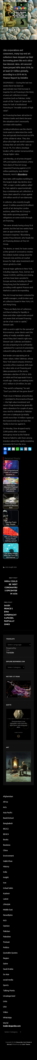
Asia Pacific (7, 813)
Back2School (8, 818)
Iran (4, 883)
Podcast (6, 942)
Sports (6, 985)
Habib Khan (7, 861)
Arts (6, 567)
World (5, 1023)
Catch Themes (26, 1044)
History (6, 866)
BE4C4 (6, 834)
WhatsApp (7, 1017)
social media (8, 980)
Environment (8, 856)
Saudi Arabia (8, 969)
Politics (6, 947)
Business (6, 845)
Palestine (7, 937)
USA (15, 567)
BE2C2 (6, 829)
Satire (5, 964)
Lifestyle (6, 904)
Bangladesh (8, 823)
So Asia (6, 974)
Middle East (8, 910)
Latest (5, 899)
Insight (11, 567)
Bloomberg (22, 174)
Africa (5, 802)
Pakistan (6, 931)
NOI (4, 920)
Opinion (6, 926)
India (5, 872)
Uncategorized (9, 996)
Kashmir (6, 893)
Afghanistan (8, 796)
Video (5, 1012)
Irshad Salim (8, 888)
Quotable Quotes (10, 953)
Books (5, 839)
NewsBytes (8, 915)
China (5, 850)
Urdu (5, 1001)
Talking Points (9, 990)
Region (6, 958)
